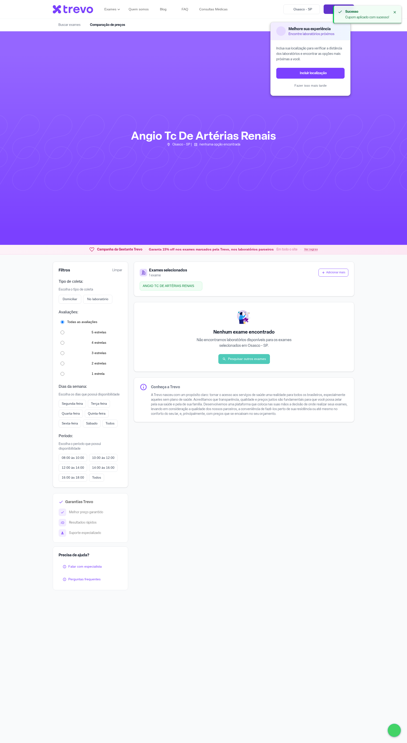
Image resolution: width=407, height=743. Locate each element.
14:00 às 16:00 (103, 467)
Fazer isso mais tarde (310, 85)
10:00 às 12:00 (103, 458)
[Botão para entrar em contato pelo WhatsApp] (394, 730)
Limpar (117, 270)
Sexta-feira (70, 423)
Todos (110, 423)
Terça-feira (99, 403)
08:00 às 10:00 (73, 458)
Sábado (92, 423)
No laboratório (97, 299)
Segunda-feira (72, 403)
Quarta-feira (71, 413)
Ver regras (311, 249)
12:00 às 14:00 (73, 467)
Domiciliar (70, 299)
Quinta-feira (97, 413)
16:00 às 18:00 (73, 477)
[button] (113, 9)
